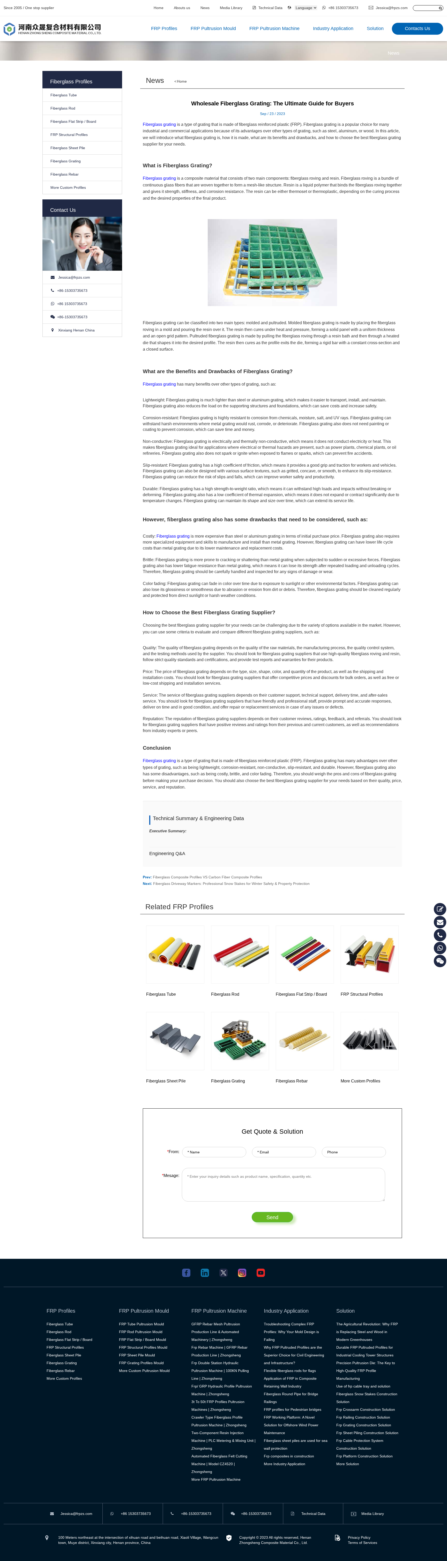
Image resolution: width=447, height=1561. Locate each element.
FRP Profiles (164, 28)
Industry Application (333, 28)
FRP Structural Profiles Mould (143, 1347)
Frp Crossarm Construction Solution (365, 1409)
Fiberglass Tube (63, 95)
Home (158, 8)
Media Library (231, 8)
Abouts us (182, 8)
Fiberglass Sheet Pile (67, 148)
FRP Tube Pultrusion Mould (141, 1324)
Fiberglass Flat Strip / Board (73, 121)
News (205, 8)
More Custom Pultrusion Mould (144, 1371)
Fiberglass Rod (62, 108)
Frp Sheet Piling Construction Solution (367, 1433)
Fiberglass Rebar (64, 174)
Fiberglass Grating (65, 161)
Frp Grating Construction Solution (363, 1425)
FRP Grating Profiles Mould (141, 1363)
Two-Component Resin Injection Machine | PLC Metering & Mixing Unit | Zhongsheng (223, 1440)
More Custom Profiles (68, 187)
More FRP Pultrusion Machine (216, 1479)
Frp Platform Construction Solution (364, 1456)
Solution (375, 28)
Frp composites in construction (289, 1456)
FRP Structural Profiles (69, 135)
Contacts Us (417, 28)
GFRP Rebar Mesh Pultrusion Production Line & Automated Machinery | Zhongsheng (215, 1332)
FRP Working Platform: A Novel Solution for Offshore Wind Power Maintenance (291, 1425)
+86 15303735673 (343, 8)
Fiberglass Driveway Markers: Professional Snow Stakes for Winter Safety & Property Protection (231, 883)
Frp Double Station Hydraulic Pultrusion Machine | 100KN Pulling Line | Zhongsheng (220, 1371)
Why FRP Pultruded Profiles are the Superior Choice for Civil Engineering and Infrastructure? (294, 1355)
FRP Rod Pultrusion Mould (140, 1332)
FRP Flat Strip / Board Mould (142, 1340)
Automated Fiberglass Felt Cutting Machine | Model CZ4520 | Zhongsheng (219, 1464)
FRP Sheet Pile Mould (137, 1355)
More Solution (347, 1464)
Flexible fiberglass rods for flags (290, 1371)
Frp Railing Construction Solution (363, 1417)
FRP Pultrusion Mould (213, 28)
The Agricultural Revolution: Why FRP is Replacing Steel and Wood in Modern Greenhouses (367, 1332)
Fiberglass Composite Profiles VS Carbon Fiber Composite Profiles (207, 877)
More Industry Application (284, 1464)
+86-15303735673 (72, 290)
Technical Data (270, 8)
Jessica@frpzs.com (392, 8)
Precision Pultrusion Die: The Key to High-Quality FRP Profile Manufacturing (365, 1371)
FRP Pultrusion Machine (274, 28)
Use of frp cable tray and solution (363, 1386)
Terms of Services (362, 1543)
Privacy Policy (359, 1537)
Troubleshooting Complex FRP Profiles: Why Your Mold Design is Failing (291, 1332)
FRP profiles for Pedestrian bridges (292, 1409)
